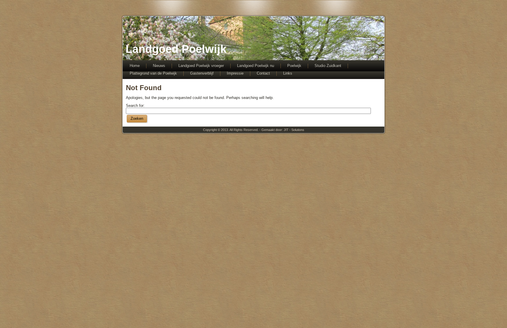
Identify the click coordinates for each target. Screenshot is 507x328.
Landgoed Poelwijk (176, 49)
